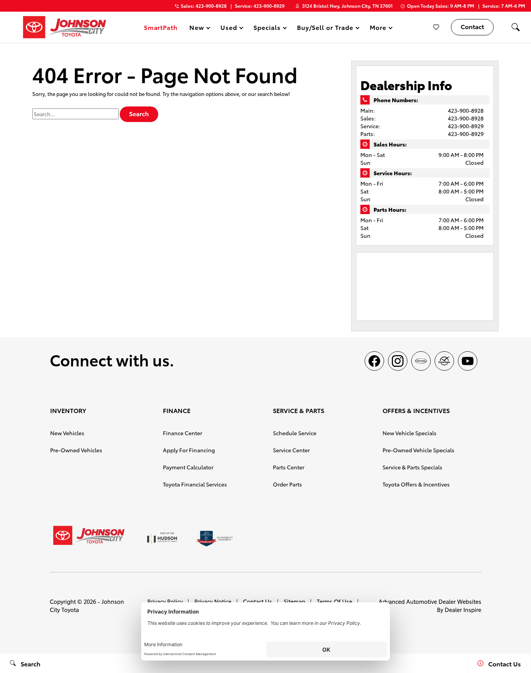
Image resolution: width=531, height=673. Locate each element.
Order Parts (287, 484)
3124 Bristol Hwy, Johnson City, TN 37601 (347, 5)
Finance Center (182, 433)
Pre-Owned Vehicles (76, 450)
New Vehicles (67, 433)
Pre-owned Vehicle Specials (418, 450)
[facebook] (374, 361)
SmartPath (161, 27)
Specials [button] (267, 29)
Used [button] (229, 29)
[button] (515, 27)
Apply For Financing (189, 450)
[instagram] (397, 361)
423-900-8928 (466, 110)
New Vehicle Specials (410, 433)
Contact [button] (472, 26)
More (378, 29)
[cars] (421, 361)
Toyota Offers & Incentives (416, 484)
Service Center (291, 450)
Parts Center (288, 467)
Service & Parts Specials (412, 467)
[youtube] (467, 361)
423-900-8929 (466, 126)
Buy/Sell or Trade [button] (325, 29)
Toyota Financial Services (195, 484)
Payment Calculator (188, 467)
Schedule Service (294, 433)
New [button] (198, 29)
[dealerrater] (444, 361)
